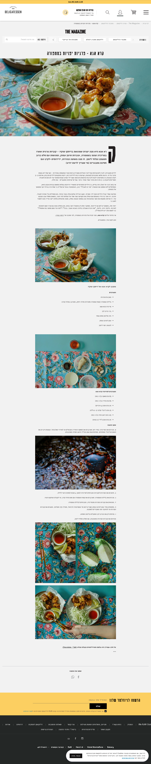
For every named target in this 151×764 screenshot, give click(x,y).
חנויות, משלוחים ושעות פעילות (93, 724)
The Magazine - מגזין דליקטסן (128, 23)
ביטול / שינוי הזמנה (67, 729)
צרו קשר (71, 724)
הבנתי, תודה (75, 756)
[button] (52, 40)
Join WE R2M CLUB (75, 2)
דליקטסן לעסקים (36, 724)
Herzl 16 (79, 747)
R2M (70, 747)
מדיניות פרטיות (88, 729)
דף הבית (145, 23)
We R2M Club (145, 724)
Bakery (110, 747)
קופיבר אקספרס (57, 747)
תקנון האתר (105, 729)
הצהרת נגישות (47, 729)
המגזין (130, 724)
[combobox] (20, 39)
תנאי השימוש (27, 711)
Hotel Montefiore (95, 747)
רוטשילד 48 (42, 747)
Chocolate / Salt (70, 647)
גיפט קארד (116, 724)
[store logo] (13, 9)
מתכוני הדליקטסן (107, 23)
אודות (7, 724)
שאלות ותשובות (55, 724)
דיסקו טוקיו (60, 215)
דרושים (19, 724)
